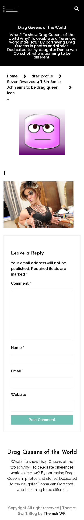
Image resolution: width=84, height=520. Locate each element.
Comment (21, 283)
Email (17, 371)
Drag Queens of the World (42, 27)
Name (17, 347)
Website (18, 394)
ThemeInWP (54, 513)
